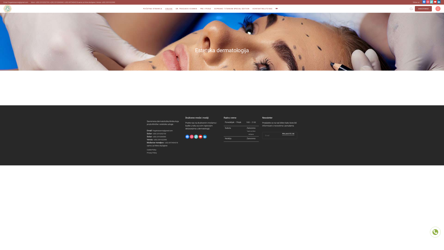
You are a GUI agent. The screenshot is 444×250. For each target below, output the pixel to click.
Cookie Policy (151, 150)
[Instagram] (431, 1)
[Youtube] (435, 1)
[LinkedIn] (439, 1)
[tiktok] (196, 136)
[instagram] (192, 136)
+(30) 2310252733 (42, 2)
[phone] (435, 232)
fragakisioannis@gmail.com (18, 2)
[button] (411, 8)
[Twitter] (427, 1)
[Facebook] (424, 1)
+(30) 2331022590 (108, 2)
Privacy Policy (152, 153)
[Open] (438, 8)
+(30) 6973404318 (71, 2)
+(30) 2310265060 (56, 2)
